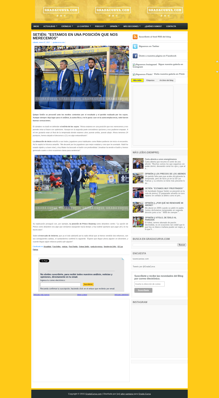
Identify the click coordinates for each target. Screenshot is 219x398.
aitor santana (127, 394)
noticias (65, 246)
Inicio (36, 26)
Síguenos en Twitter (149, 46)
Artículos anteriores (122, 295)
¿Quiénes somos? (153, 26)
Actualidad (50, 26)
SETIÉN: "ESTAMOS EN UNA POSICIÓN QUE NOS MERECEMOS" (75, 36)
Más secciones (132, 26)
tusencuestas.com (141, 259)
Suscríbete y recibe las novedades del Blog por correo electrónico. (158, 277)
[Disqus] (81, 340)
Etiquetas (150, 80)
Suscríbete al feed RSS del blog (155, 36)
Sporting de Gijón (110, 246)
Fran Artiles (56, 246)
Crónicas (67, 26)
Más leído (137, 80)
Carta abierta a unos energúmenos (161, 159)
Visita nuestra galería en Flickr (169, 74)
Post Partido (73, 246)
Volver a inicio (82, 295)
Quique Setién (84, 246)
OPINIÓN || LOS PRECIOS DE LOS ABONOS (165, 174)
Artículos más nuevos (41, 295)
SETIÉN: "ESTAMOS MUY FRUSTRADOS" (164, 188)
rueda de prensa (96, 246)
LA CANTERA (84, 26)
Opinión (114, 26)
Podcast (100, 26)
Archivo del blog (166, 80)
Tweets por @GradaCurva (144, 266)
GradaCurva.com (93, 394)
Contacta (171, 26)
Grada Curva (145, 394)
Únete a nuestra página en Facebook (157, 56)
